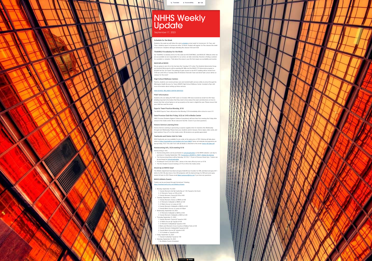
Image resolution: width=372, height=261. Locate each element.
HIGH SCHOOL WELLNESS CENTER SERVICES (168, 91)
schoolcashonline (189, 153)
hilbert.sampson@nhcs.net (186, 175)
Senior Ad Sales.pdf (208, 143)
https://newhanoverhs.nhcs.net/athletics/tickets (169, 184)
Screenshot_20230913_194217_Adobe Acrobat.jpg (197, 155)
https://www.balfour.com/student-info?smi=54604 (176, 141)
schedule (185, 43)
